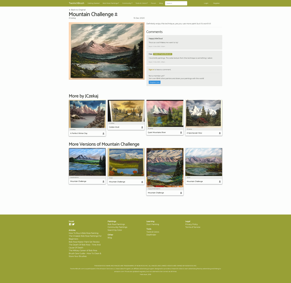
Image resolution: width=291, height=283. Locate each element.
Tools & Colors (141, 3)
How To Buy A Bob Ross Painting (83, 233)
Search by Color (115, 230)
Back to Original (78, 10)
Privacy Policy (191, 224)
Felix (150, 54)
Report (151, 46)
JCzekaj (72, 18)
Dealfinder (151, 235)
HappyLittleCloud (156, 39)
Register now (154, 82)
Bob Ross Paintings (110, 3)
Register (216, 3)
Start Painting (152, 224)
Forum (153, 3)
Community (126, 3)
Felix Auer (143, 274)
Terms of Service (192, 227)
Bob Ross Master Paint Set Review (84, 242)
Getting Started (93, 3)
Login (206, 3)
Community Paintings (117, 227)
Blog (161, 3)
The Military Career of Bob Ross (83, 250)
